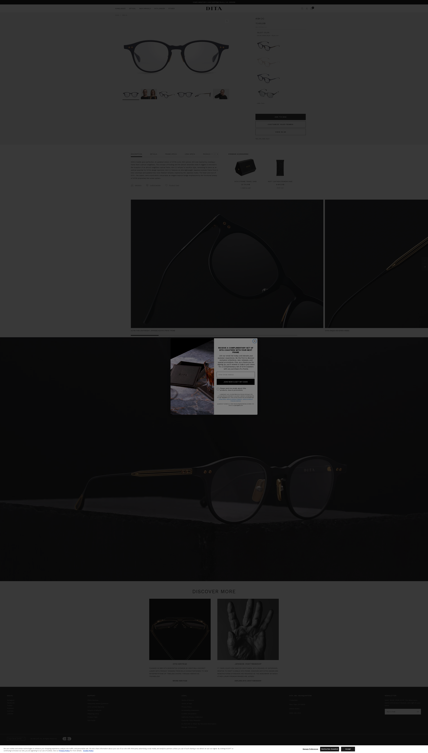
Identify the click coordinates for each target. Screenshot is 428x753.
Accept (348, 749)
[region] (214, 749)
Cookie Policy (88, 751)
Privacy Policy (64, 751)
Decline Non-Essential (329, 749)
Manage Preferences (310, 749)
